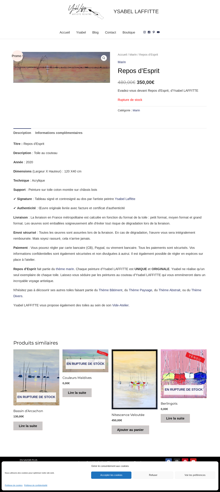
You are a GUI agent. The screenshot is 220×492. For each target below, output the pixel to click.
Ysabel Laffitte (125, 199)
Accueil (65, 32)
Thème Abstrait (169, 290)
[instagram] (145, 32)
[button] (104, 58)
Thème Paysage (140, 290)
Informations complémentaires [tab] (58, 133)
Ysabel (81, 32)
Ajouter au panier (130, 430)
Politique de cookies (14, 485)
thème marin (65, 269)
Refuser (153, 475)
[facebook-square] (149, 32)
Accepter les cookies (111, 475)
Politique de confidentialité (35, 485)
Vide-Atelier (120, 305)
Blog (95, 32)
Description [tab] (22, 133)
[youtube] (158, 32)
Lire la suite (28, 426)
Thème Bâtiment (110, 290)
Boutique (129, 32)
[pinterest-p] (154, 32)
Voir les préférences (195, 475)
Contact (110, 32)
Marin (133, 54)
